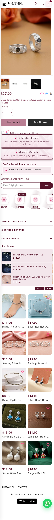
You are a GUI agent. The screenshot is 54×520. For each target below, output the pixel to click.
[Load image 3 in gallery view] (25, 84)
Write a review (27, 501)
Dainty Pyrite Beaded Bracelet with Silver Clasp (13, 400)
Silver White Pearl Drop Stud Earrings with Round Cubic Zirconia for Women (13, 473)
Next (49, 288)
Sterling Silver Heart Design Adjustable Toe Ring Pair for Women (39, 363)
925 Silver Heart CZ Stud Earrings (39, 436)
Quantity (4, 107)
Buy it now (40, 122)
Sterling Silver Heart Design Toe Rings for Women (13, 363)
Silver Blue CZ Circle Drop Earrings (13, 436)
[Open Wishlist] (35, 3)
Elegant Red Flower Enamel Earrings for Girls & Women (39, 473)
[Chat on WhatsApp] (47, 503)
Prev (39, 288)
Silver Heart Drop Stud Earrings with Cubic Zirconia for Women (39, 400)
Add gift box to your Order (24, 133)
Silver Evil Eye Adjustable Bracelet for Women (39, 326)
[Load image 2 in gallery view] (15, 84)
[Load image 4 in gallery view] (36, 84)
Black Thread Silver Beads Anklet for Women (13, 326)
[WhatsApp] (50, 93)
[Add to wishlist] (42, 94)
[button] (48, 3)
